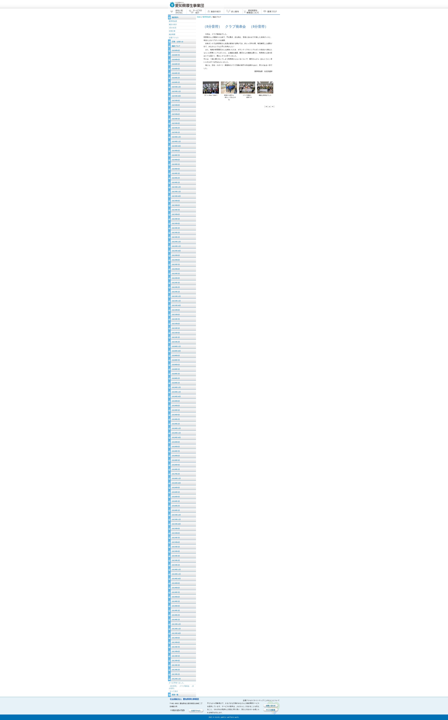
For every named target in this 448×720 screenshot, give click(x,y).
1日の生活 (172, 28)
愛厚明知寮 (207, 17)
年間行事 (172, 31)
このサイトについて (272, 700)
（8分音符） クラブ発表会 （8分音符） (181, 687)
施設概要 (172, 34)
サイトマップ (259, 700)
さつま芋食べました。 (177, 683)
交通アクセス (174, 38)
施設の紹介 (173, 24)
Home (199, 17)
